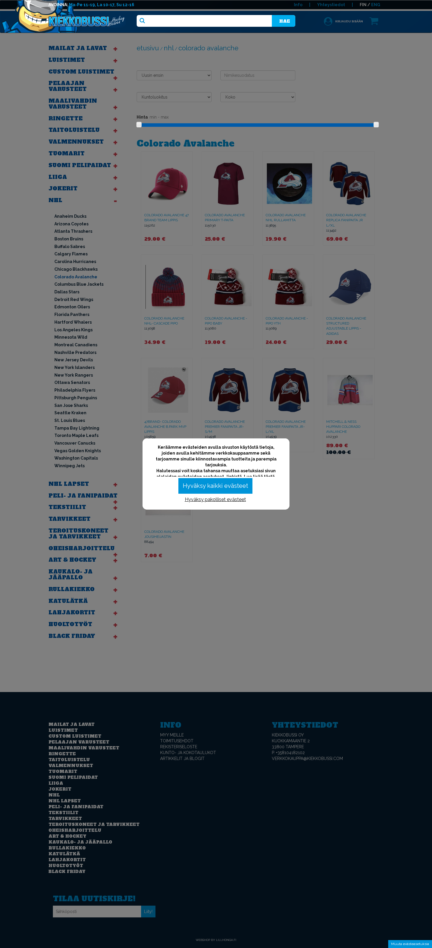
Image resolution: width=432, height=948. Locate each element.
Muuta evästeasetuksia (410, 944)
